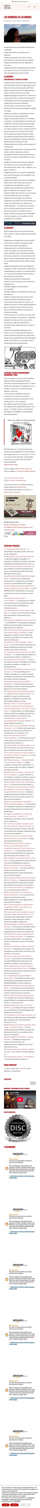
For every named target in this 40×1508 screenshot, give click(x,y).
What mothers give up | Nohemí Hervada (19, 556)
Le (17, 471)
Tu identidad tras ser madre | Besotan (19, 1015)
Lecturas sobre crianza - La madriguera (19, 1057)
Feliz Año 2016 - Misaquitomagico (18, 745)
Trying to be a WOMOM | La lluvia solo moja (21, 620)
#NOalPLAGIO (21, 487)
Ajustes (23, 1505)
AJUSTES (17, 1501)
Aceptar (6, 1505)
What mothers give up (23, 469)
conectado (23, 1068)
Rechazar (14, 1505)
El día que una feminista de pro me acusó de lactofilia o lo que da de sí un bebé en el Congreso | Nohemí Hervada (19, 789)
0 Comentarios (24, 21)
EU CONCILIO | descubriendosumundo (20, 995)
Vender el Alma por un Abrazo (15, 525)
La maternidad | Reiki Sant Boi (15, 549)
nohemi (8, 21)
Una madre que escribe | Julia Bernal (18, 566)
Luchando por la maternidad (16, 659)
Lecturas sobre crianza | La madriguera (20, 887)
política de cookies (16, 1499)
